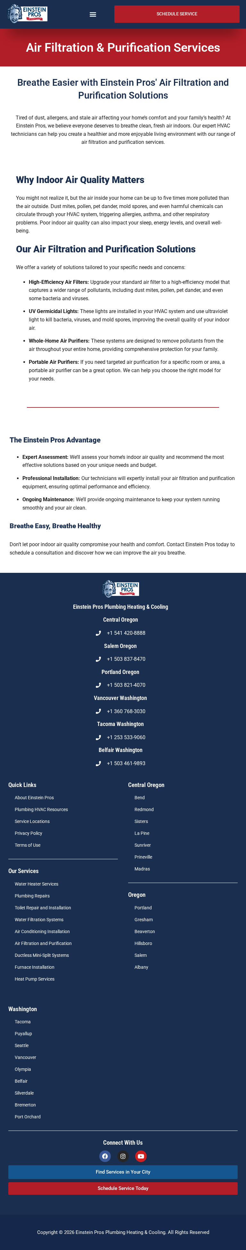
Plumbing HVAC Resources (41, 809)
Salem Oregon (120, 646)
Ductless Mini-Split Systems (42, 955)
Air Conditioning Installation (42, 931)
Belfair (21, 1081)
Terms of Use (27, 845)
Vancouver (25, 1057)
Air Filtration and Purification (43, 943)
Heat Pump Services (34, 979)
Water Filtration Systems (39, 919)
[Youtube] (141, 1156)
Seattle (22, 1045)
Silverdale (24, 1093)
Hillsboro (143, 943)
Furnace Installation (34, 967)
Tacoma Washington (120, 724)
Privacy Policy (28, 833)
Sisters (141, 821)
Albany (141, 967)
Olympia (23, 1069)
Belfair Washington (121, 750)
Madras (142, 869)
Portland (143, 908)
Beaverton (145, 931)
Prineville (143, 857)
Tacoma (23, 1022)
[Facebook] (105, 1156)
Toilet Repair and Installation (43, 908)
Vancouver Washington (120, 698)
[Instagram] (123, 1156)
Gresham (144, 919)
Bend (140, 797)
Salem (141, 955)
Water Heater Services (36, 884)
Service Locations (32, 821)
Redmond (144, 809)
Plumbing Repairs (32, 896)
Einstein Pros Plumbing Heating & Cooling (120, 607)
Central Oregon (120, 619)
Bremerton (25, 1105)
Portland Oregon (120, 672)
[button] (93, 14)
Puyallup (23, 1033)
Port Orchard (28, 1117)
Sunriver (143, 845)
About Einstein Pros (34, 797)
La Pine (142, 833)
